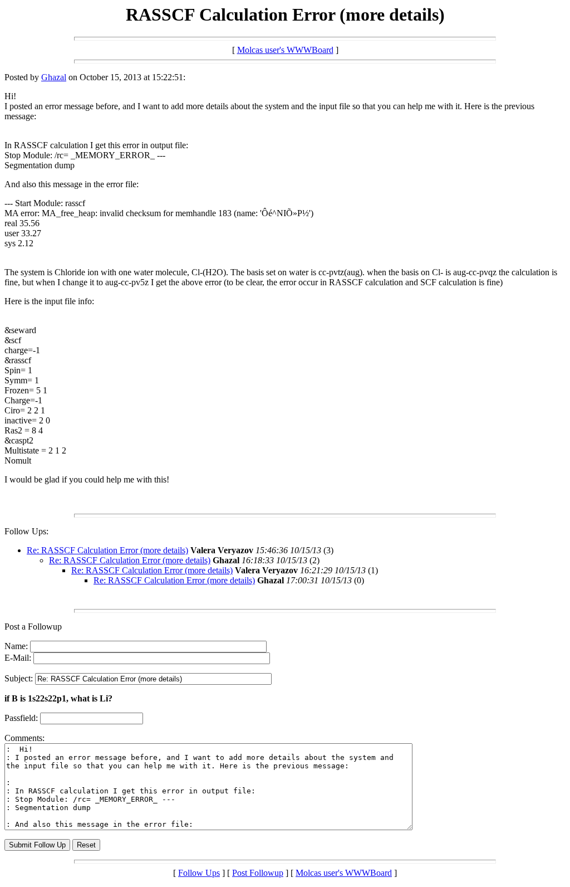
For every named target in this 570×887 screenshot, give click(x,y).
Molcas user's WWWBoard (285, 50)
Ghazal (53, 77)
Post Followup (257, 873)
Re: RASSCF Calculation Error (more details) (107, 550)
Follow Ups (199, 873)
